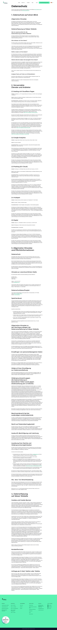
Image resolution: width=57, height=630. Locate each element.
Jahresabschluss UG (5, 606)
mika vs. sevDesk (13, 606)
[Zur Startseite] (4, 599)
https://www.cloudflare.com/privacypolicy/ (30, 112)
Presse (21, 608)
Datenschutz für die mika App (32, 607)
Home (19, 2)
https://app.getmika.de (25, 10)
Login (37, 2)
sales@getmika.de (17, 282)
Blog (32, 2)
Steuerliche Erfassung (5, 608)
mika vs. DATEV (13, 605)
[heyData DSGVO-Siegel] (5, 620)
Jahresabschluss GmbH (5, 605)
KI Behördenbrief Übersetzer (4, 610)
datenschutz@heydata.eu (18, 293)
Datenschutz (31, 605)
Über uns (21, 605)
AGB (29, 612)
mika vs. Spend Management (13, 610)
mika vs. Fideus (13, 612)
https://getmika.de (37, 9)
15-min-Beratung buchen (44, 2)
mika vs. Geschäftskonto (14, 608)
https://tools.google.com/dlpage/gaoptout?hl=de (34, 465)
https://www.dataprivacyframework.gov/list (23, 127)
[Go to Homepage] (5, 3)
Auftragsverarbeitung (32, 609)
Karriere (21, 606)
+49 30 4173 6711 (40, 610)
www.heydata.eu (17, 294)
